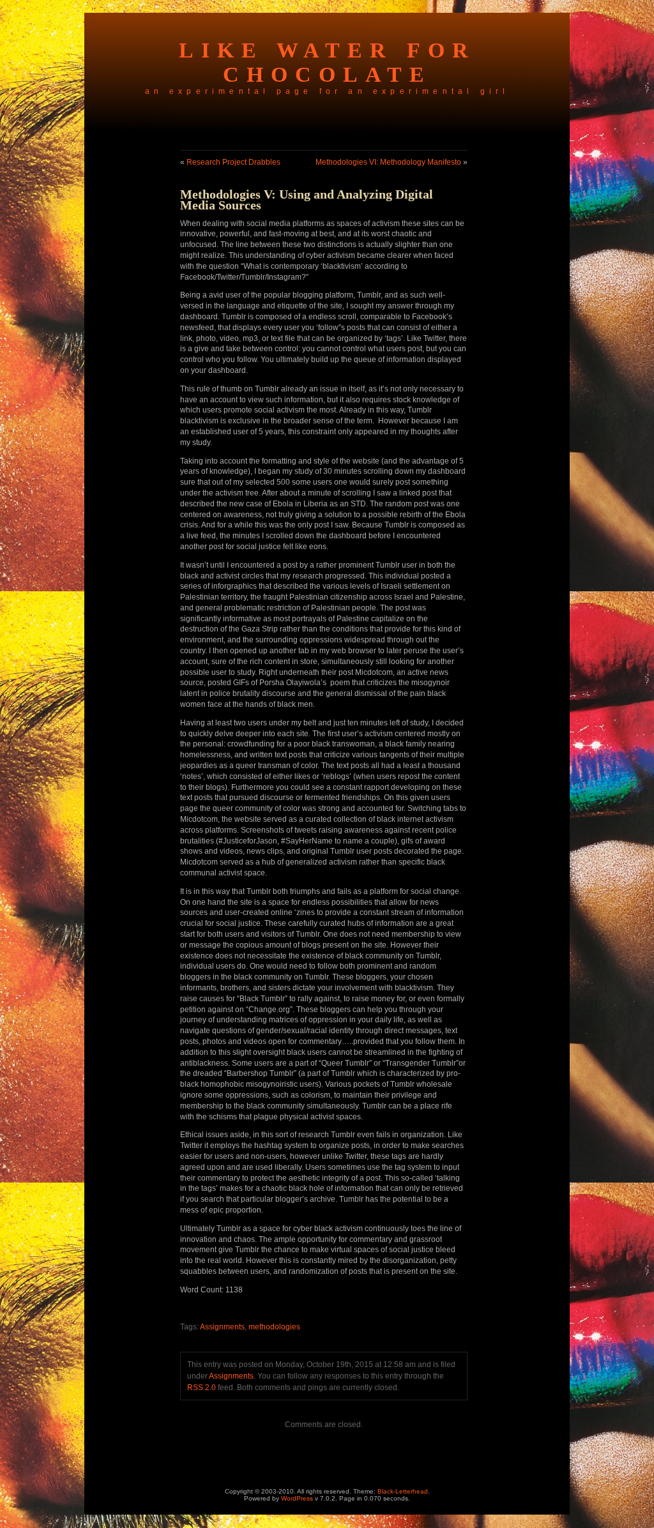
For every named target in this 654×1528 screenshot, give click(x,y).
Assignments (222, 1326)
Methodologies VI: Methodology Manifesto (388, 162)
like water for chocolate (327, 62)
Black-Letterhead (402, 1491)
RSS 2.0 (201, 1387)
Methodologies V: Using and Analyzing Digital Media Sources (306, 199)
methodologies (274, 1326)
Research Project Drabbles (233, 162)
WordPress (297, 1498)
